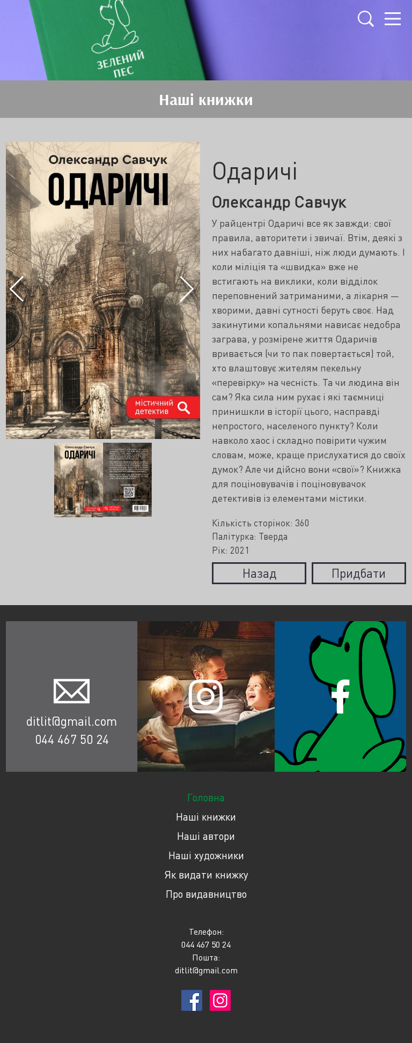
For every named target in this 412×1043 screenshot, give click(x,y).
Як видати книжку (206, 874)
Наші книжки (206, 816)
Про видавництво (206, 894)
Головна (206, 797)
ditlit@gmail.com (71, 720)
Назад (259, 572)
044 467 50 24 (72, 739)
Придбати (359, 572)
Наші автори (206, 836)
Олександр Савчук (279, 201)
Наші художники (206, 855)
